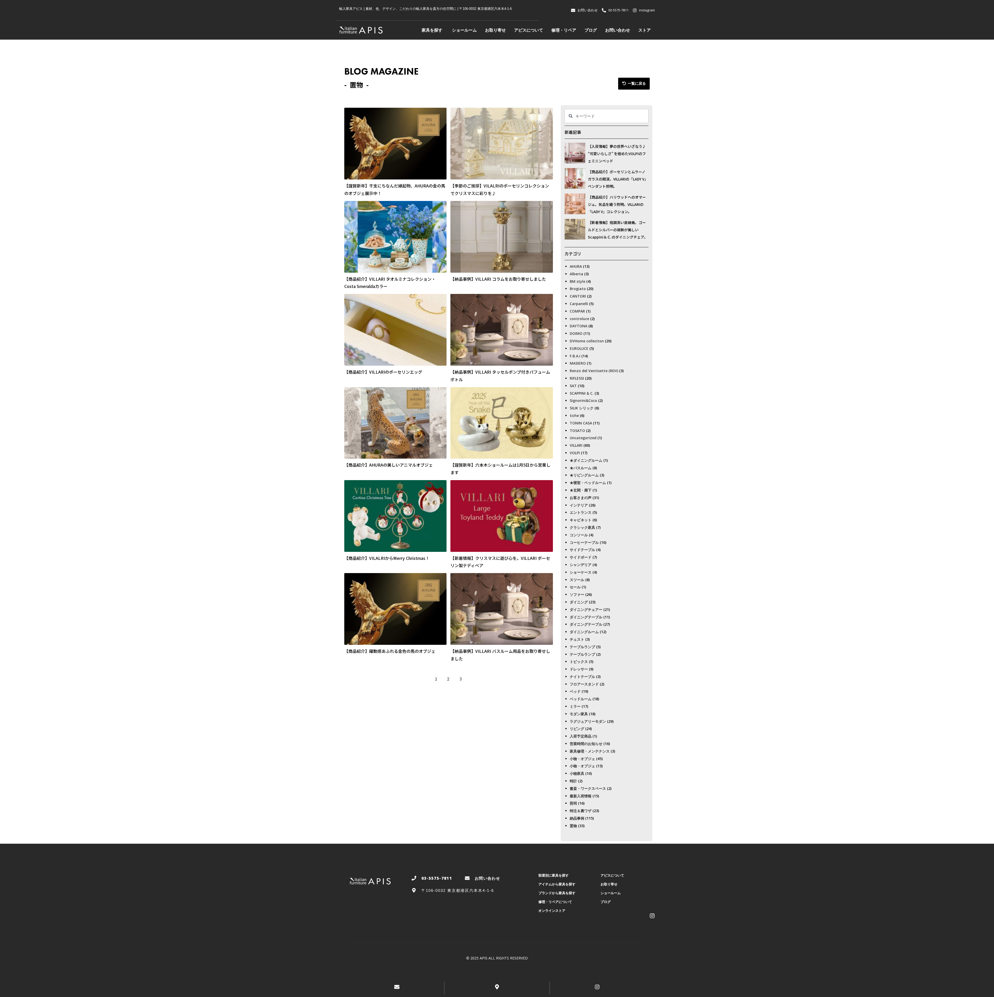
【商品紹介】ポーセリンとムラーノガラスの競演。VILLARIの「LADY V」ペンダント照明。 (618, 179)
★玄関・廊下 (580, 490)
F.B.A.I (575, 355)
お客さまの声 (580, 497)
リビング (577, 728)
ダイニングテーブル (586, 617)
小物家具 (577, 773)
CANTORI (578, 296)
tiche (574, 415)
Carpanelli (579, 303)
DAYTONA (578, 325)
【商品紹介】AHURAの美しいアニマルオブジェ (388, 465)
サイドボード (580, 557)
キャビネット (580, 519)
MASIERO (578, 363)
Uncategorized (583, 437)
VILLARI (576, 445)
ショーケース (580, 572)
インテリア (579, 505)
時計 (573, 780)
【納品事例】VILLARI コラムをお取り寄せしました (498, 279)
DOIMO (576, 333)
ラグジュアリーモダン (588, 721)
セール (575, 586)
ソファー (577, 594)
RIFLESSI (577, 378)
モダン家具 (579, 713)
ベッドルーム (580, 698)
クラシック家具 (582, 527)
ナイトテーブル (582, 676)
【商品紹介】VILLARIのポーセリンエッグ (383, 372)
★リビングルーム (584, 475)
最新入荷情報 (580, 795)
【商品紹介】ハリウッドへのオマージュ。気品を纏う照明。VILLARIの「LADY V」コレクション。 (617, 204)
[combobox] (606, 116)
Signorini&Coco (583, 400)
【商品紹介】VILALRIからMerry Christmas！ (386, 558)
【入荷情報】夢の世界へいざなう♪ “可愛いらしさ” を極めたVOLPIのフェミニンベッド (617, 153)
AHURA (576, 266)
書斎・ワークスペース (588, 788)
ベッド (575, 691)
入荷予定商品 (580, 736)
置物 (573, 825)
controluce (579, 318)
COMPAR (577, 311)
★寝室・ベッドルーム (588, 482)
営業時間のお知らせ (586, 743)
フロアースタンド (584, 684)
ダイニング (579, 601)
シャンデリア (580, 564)
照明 (573, 803)
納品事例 (577, 818)
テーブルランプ (582, 646)
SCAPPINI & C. (582, 393)
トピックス (579, 661)
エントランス (580, 512)
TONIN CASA (581, 423)
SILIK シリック (582, 408)
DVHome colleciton (587, 340)
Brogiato (578, 288)
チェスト (577, 639)
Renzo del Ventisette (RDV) (594, 370)
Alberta (576, 273)
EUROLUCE (579, 348)
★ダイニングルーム (586, 460)
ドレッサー (579, 669)
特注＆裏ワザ (580, 810)
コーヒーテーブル (584, 542)
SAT (573, 385)
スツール (577, 579)
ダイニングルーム (584, 631)
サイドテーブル (582, 549)
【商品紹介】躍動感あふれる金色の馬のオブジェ (389, 651)
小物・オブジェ (582, 758)
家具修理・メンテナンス (590, 751)
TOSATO (577, 430)
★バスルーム (580, 467)
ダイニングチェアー (586, 609)
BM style (577, 281)
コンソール (579, 534)
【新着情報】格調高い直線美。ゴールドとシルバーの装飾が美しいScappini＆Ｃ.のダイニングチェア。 (618, 230)
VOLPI (575, 452)
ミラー (575, 706)
